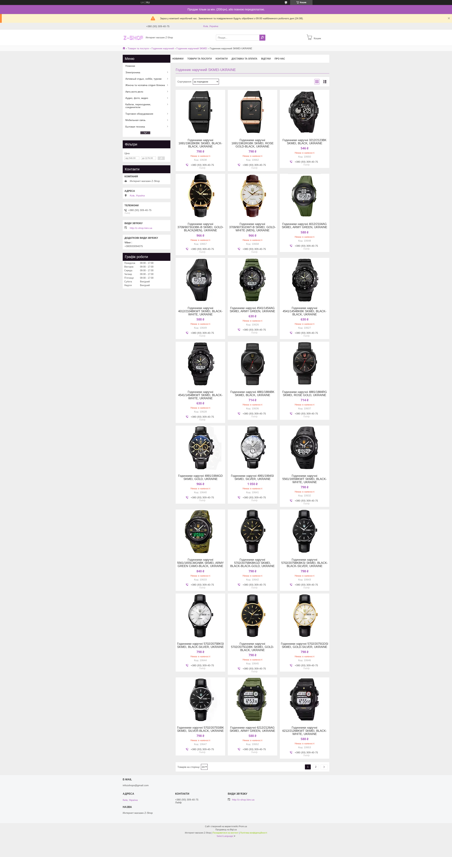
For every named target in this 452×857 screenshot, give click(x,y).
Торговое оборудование (139, 113)
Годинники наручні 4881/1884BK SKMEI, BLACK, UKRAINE (252, 393)
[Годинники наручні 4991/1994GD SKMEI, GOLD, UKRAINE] (200, 448)
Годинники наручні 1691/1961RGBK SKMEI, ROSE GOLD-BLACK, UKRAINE (252, 143)
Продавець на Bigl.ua (226, 829)
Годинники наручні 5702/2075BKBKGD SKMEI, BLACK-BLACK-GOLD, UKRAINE (252, 563)
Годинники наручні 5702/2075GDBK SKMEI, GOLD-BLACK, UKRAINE (252, 647)
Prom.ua (243, 826)
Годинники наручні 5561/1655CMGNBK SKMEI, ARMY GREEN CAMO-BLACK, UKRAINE (200, 563)
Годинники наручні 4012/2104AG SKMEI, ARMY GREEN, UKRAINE (304, 226)
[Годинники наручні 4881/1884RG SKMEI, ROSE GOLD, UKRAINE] (304, 364)
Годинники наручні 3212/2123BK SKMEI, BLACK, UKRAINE (304, 142)
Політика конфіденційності (253, 833)
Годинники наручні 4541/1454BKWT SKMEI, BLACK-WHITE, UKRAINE (200, 395)
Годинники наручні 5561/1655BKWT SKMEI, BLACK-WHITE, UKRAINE (304, 479)
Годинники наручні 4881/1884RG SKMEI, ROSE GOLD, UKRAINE (304, 393)
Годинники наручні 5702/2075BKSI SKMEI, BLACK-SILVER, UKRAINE (200, 645)
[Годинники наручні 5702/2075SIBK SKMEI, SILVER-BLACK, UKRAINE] (200, 699)
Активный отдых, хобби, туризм (143, 78)
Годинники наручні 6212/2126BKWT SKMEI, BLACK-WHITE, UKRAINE (304, 731)
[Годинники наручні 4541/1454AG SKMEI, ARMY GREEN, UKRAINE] (252, 280)
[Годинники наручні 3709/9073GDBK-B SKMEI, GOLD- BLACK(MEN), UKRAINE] (200, 196)
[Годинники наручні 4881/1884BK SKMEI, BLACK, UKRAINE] (252, 364)
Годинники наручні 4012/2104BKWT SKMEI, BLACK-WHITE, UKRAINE (200, 311)
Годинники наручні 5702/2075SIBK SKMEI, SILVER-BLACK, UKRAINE (200, 729)
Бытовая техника (135, 126)
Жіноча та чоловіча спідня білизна (145, 85)
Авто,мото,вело (134, 91)
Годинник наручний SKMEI (191, 48)
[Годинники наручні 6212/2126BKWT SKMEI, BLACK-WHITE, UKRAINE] (304, 699)
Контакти (222, 58)
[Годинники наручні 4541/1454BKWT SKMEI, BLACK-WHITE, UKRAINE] (200, 364)
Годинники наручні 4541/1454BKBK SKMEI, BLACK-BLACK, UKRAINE (304, 311)
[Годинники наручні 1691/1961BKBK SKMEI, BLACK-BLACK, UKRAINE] (200, 112)
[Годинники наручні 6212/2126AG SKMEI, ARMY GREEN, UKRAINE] (252, 699)
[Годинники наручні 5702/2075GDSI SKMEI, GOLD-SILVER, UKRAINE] (304, 616)
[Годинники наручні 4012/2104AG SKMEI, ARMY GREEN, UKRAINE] (304, 196)
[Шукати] (262, 38)
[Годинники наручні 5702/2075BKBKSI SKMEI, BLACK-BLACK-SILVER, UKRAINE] (304, 531)
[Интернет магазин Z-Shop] (133, 37)
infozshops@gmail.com (136, 785)
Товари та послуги (138, 48)
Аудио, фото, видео (136, 98)
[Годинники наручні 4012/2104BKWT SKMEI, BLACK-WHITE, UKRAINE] (200, 280)
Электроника (132, 72)
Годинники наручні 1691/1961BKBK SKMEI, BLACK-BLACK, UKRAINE (200, 143)
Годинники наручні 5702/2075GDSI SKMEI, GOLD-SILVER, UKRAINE (304, 645)
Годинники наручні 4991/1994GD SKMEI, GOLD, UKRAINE (200, 477)
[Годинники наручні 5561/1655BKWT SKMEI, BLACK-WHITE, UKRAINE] (304, 448)
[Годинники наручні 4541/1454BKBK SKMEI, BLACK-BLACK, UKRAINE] (304, 280)
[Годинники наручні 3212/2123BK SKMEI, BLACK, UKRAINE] (304, 112)
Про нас (280, 58)
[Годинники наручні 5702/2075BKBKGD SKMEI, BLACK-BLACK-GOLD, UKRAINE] (252, 531)
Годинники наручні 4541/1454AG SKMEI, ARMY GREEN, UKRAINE (252, 310)
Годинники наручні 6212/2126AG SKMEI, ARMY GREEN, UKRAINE (252, 729)
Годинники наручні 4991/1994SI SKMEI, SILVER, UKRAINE (252, 477)
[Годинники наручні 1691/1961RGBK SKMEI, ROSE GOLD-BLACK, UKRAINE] (252, 112)
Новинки (177, 58)
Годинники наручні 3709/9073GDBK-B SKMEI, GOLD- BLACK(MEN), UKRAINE (200, 227)
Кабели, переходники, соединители (138, 106)
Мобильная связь (135, 120)
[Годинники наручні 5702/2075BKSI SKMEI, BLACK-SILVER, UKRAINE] (200, 616)
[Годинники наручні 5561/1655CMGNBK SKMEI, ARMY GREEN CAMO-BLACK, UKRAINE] (200, 531)
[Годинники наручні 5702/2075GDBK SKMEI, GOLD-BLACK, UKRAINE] (252, 616)
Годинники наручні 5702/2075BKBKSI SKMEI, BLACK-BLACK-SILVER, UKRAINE (304, 563)
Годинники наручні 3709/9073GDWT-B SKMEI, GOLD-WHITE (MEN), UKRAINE (252, 227)
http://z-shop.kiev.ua (141, 228)
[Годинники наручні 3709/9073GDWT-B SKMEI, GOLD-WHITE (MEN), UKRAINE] (252, 196)
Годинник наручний (162, 48)
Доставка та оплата (244, 58)
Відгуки (266, 58)
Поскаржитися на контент (226, 833)
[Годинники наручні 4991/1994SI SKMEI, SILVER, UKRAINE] (252, 448)
